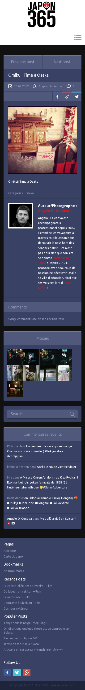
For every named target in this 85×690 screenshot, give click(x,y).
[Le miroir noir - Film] (48, 351)
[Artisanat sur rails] (31, 367)
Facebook (57, 96)
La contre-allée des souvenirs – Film (28, 585)
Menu (77, 37)
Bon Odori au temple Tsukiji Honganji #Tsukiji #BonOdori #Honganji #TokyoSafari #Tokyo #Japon (40, 503)
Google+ (67, 96)
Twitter (76, 96)
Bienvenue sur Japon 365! (21, 638)
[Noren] (48, 367)
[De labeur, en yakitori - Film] (31, 351)
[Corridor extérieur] (15, 367)
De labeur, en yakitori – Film (22, 591)
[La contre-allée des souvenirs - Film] (15, 351)
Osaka (30, 193)
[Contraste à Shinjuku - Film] (64, 351)
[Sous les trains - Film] (15, 383)
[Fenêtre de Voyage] (64, 367)
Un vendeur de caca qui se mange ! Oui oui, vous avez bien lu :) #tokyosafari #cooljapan (40, 451)
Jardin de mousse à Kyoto (21, 644)
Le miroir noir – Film (17, 597)
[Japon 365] (42, 8)
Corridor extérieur (16, 608)
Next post (62, 62)
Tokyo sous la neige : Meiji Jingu (25, 622)
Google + (26, 672)
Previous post (22, 62)
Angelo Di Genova (51, 86)
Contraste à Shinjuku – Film (22, 602)
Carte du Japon (14, 556)
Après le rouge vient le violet (56, 466)
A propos (10, 550)
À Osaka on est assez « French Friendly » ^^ (33, 649)
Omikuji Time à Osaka (28, 75)
